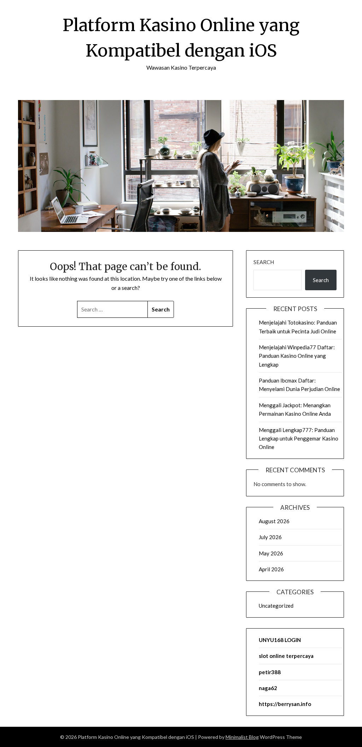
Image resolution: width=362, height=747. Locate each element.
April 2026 (271, 569)
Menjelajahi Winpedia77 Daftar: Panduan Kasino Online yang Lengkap (297, 356)
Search (263, 262)
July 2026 (270, 537)
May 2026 (271, 553)
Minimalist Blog (242, 737)
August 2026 (274, 521)
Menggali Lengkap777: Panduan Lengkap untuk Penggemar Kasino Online (298, 438)
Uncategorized (276, 605)
